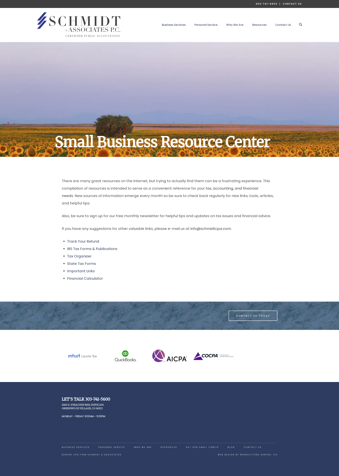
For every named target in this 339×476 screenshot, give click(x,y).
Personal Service (206, 25)
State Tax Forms (81, 263)
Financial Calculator (85, 278)
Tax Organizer (79, 256)
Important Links (81, 271)
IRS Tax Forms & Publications (92, 248)
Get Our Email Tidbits (202, 447)
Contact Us (292, 3)
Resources (259, 25)
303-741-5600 (267, 3)
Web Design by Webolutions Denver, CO (247, 454)
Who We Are (234, 25)
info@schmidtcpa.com (210, 228)
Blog (231, 447)
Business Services (174, 25)
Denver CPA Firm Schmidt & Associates (91, 454)
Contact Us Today (253, 316)
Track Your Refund (83, 241)
